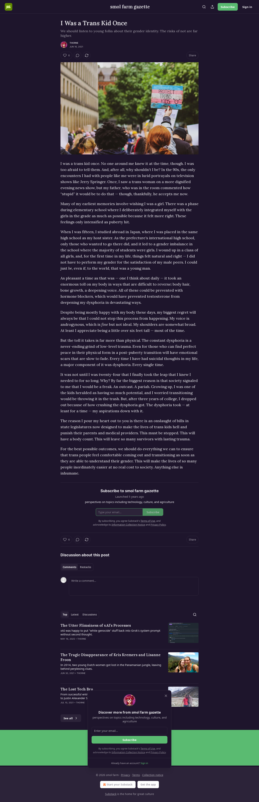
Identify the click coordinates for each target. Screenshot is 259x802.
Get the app (148, 784)
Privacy (125, 775)
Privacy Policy (158, 752)
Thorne (74, 43)
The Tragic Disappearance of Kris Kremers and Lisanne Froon (110, 657)
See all (68, 718)
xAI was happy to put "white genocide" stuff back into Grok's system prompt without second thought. (110, 632)
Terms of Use (147, 748)
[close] (166, 696)
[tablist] (76, 567)
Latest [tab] (75, 614)
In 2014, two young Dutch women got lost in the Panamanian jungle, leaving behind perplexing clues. (110, 667)
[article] (129, 634)
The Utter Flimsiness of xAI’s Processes (95, 625)
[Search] (204, 7)
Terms (136, 775)
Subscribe (228, 7)
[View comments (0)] (77, 55)
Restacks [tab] (85, 567)
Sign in (247, 7)
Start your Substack (120, 784)
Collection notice (152, 775)
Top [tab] (65, 614)
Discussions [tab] (89, 614)
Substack (110, 794)
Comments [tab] (69, 567)
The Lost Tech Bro (76, 689)
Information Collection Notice (128, 752)
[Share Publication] (212, 7)
